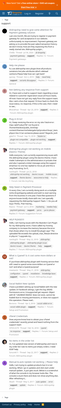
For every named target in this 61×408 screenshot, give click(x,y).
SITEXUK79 (14, 328)
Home (37, 404)
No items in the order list (21, 340)
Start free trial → (29, 7)
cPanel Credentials (18, 316)
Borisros (12, 303)
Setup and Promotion (18, 310)
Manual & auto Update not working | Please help (33, 361)
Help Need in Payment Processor (25, 187)
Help (30, 404)
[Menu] (3, 13)
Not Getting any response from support (28, 89)
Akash (12, 381)
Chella (12, 52)
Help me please (17, 65)
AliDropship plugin (25, 113)
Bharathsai (14, 109)
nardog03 (13, 171)
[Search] (56, 13)
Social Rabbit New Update (22, 283)
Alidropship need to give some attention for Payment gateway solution (31, 31)
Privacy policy (20, 404)
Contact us (7, 404)
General (12, 83)
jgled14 (12, 136)
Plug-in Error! (16, 119)
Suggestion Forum (33, 213)
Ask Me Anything (25, 181)
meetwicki (13, 270)
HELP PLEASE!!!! (16, 219)
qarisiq (12, 77)
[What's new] (49, 13)
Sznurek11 (13, 352)
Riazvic (12, 206)
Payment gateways (17, 59)
